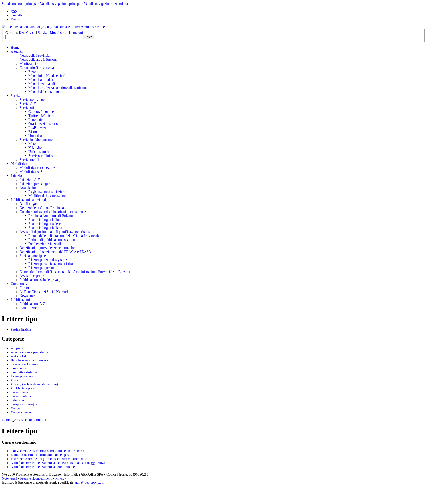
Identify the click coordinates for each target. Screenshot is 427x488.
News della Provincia (35, 55)
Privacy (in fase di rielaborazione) (34, 384)
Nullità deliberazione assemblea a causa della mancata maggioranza (58, 463)
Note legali (9, 478)
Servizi (43, 32)
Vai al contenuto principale (20, 4)
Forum (24, 288)
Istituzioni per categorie (36, 184)
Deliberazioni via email (44, 244)
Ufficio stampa (38, 151)
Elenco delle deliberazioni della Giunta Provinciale (63, 236)
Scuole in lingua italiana (45, 228)
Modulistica (58, 32)
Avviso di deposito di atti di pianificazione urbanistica (57, 232)
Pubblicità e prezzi (23, 388)
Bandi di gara (29, 204)
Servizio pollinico (40, 155)
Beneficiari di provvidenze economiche (47, 248)
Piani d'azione (29, 308)
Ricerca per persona (42, 268)
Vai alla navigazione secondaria (106, 4)
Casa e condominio (24, 364)
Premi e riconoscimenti (36, 478)
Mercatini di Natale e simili (47, 75)
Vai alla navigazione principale (61, 4)
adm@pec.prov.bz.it (89, 482)
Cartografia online (41, 111)
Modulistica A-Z (31, 171)
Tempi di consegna (24, 404)
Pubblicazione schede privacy (40, 280)
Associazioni (29, 188)
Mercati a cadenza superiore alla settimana (57, 87)
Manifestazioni (30, 63)
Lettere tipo (36, 119)
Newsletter (27, 296)
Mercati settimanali (41, 83)
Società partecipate (33, 256)
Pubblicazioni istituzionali (29, 200)
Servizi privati (20, 392)
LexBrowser (37, 127)
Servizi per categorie (34, 99)
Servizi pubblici (22, 396)
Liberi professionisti (24, 376)
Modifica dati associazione (47, 196)
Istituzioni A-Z (30, 179)
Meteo (32, 143)
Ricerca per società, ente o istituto (51, 264)
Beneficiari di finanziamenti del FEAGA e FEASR (55, 252)
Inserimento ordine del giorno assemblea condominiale (49, 459)
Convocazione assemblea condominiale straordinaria (47, 451)
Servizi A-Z (28, 103)
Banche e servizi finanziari (29, 360)
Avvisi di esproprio (33, 276)
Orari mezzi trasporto (43, 123)
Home (15, 47)
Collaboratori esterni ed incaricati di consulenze (53, 212)
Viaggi (15, 408)
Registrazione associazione (47, 192)
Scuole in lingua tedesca (45, 224)
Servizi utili (28, 107)
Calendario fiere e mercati (38, 67)
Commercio (19, 368)
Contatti (16, 15)
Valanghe (35, 147)
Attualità (17, 51)
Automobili (19, 356)
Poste (14, 380)
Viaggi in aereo (21, 412)
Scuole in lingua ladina (44, 220)
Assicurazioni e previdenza (29, 352)
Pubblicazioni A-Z (32, 304)
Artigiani (17, 348)
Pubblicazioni (20, 300)
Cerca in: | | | (44, 32)
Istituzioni (76, 32)
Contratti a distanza (24, 372)
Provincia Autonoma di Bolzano (51, 216)
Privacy (60, 478)
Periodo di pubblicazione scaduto (51, 240)
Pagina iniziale (21, 329)
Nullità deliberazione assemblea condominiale (43, 467)
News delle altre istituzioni (38, 59)
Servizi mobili (29, 159)
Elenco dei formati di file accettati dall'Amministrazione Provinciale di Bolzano (75, 272)
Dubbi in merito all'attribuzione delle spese (40, 455)
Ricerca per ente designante (47, 260)
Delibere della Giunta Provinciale (43, 208)
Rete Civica (27, 32)
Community (19, 284)
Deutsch (16, 19)
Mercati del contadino (43, 91)
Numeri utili (36, 135)
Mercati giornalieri (41, 79)
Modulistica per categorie (37, 167)
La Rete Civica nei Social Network (44, 292)
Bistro (32, 131)
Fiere (32, 71)
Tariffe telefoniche (41, 115)
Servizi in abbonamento (36, 139)
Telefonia (17, 400)
